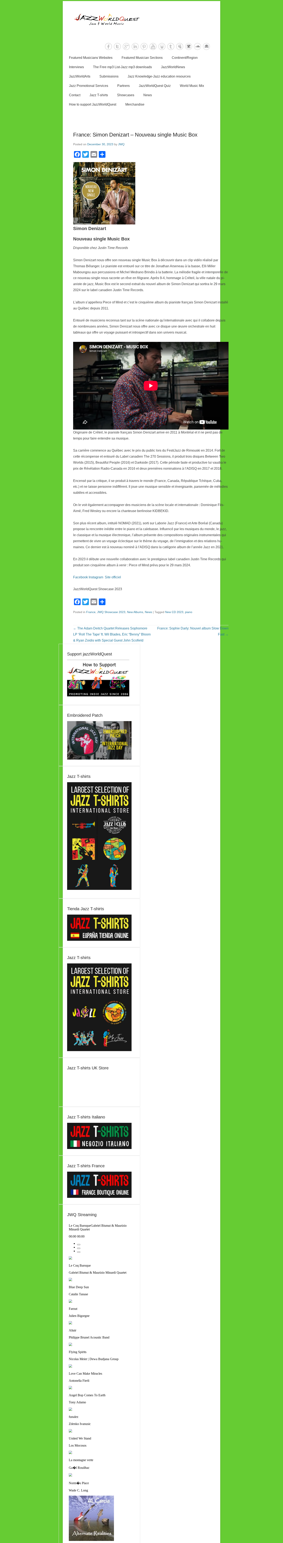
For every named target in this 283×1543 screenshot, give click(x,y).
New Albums (135, 612)
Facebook (108, 46)
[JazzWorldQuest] (141, 19)
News (147, 95)
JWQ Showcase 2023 (111, 612)
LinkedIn (135, 46)
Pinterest (144, 46)
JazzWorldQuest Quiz (155, 85)
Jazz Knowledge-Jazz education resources (159, 76)
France (91, 612)
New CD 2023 (174, 612)
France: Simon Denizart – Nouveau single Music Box (135, 135)
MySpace (179, 46)
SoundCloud (197, 46)
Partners (123, 85)
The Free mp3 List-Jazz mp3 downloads (122, 67)
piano (188, 612)
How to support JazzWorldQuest (92, 104)
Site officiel (113, 577)
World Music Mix (192, 85)
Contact (74, 95)
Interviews (76, 67)
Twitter (117, 46)
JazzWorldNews (173, 67)
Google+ (126, 46)
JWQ (121, 144)
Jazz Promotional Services (88, 85)
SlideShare (161, 46)
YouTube (153, 46)
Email (206, 46)
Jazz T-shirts (98, 95)
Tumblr (170, 46)
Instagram (188, 46)
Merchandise (134, 104)
